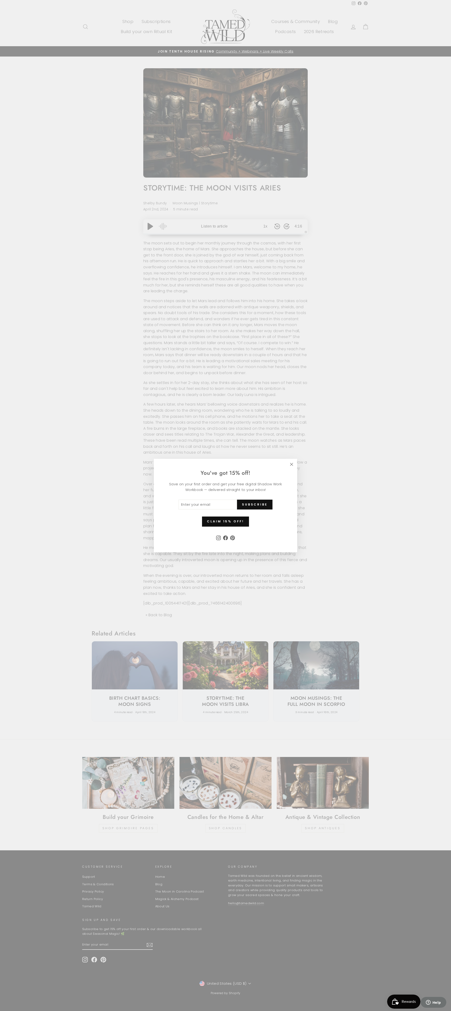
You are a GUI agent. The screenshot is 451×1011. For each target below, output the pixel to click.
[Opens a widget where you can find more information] (433, 1003)
